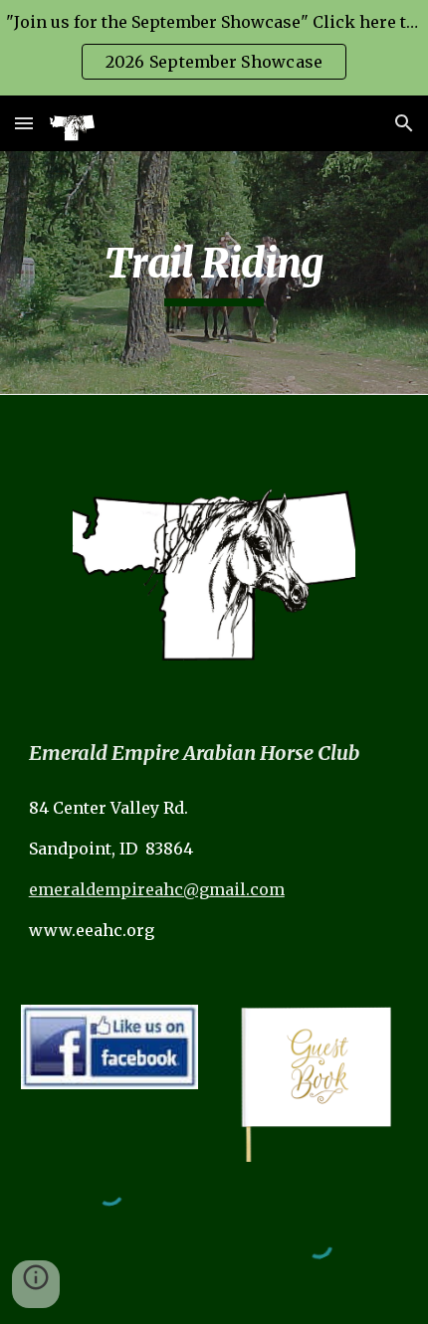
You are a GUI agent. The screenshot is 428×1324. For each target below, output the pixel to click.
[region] (214, 47)
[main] (214, 272)
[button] (24, 122)
